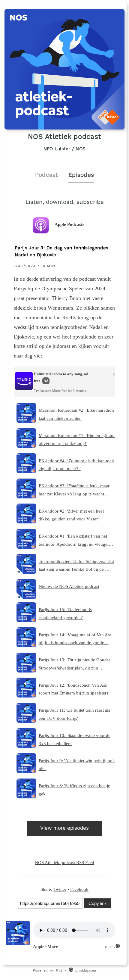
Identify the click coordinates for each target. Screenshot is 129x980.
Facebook (79, 889)
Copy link (97, 903)
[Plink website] (71, 970)
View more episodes (64, 828)
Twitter (59, 889)
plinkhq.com (85, 970)
